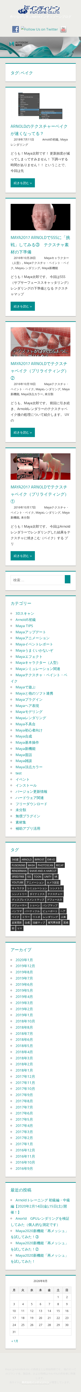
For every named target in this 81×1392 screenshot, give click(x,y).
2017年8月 (24, 1101)
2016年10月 (25, 1162)
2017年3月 (24, 1131)
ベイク (15, 917)
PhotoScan (45, 865)
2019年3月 (24, 1002)
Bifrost (39, 859)
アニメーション (35, 882)
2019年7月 (24, 978)
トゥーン (35, 905)
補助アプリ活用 (28, 828)
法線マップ (39, 922)
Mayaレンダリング (27, 268)
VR (55, 876)
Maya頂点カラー (32, 394)
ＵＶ (19, 928)
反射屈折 (17, 922)
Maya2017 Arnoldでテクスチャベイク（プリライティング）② (40, 370)
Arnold (27, 859)
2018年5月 (24, 1045)
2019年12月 (25, 965)
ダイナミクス (37, 894)
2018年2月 (24, 1064)
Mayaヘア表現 (27, 705)
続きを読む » (23, 183)
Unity (48, 876)
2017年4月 (24, 1125)
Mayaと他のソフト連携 (34, 693)
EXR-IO (51, 859)
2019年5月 (24, 990)
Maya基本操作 (27, 742)
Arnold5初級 (50, 139)
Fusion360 (18, 865)
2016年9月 (24, 1168)
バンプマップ (50, 905)
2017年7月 (24, 1107)
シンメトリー (19, 894)
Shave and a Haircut (42, 871)
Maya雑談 (24, 760)
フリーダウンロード (31, 803)
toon (37, 876)
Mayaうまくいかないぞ (34, 650)
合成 (27, 922)
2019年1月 (24, 1015)
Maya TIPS (24, 625)
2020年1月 (24, 959)
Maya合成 (24, 736)
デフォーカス (54, 899)
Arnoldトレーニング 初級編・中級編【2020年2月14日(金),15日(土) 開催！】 (40, 1206)
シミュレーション (37, 888)
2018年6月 (24, 1039)
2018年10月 (25, 1021)
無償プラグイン (28, 816)
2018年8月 (24, 1027)
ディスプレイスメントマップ (28, 899)
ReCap (60, 865)
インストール (26, 785)
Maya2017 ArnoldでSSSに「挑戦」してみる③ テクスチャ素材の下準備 (40, 244)
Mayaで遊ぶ (26, 687)
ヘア (62, 911)
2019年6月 (24, 984)
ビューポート (50, 911)
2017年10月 (25, 1088)
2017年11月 (25, 1082)
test (19, 773)
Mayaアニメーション (33, 638)
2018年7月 (24, 1033)
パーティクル (32, 911)
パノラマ (17, 911)
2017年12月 (25, 1076)
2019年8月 (24, 972)
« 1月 (14, 1341)
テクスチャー (55, 894)
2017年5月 (24, 1119)
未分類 (49, 394)
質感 (65, 922)
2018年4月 (24, 1051)
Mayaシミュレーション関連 (38, 668)
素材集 (21, 822)
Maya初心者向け (29, 730)
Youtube (17, 882)
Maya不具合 (26, 724)
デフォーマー (19, 905)
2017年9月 (24, 1094)
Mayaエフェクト (29, 656)
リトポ (36, 917)
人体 (63, 917)
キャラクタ (18, 888)
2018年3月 (24, 1058)
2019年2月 (24, 1009)
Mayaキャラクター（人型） (38, 662)
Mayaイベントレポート (34, 644)
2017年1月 (24, 1143)
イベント (23, 779)
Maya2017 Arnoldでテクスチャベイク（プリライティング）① (40, 494)
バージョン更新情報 (31, 791)
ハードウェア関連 (30, 797)
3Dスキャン (25, 613)
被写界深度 (54, 922)
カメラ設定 (53, 882)
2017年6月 (24, 1113)
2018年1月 (24, 1070)
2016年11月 (25, 1156)
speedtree (18, 876)
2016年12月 (25, 1150)
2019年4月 (24, 996)
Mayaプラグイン (29, 699)
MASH (31, 865)
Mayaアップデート (31, 632)
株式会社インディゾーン (35, 1382)
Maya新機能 (50, 268)
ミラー (26, 917)
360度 (15, 859)
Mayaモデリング (29, 711)
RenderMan (19, 871)
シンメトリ (56, 888)
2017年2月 (24, 1137)
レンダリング (50, 917)
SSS (29, 876)
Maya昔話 (24, 754)
